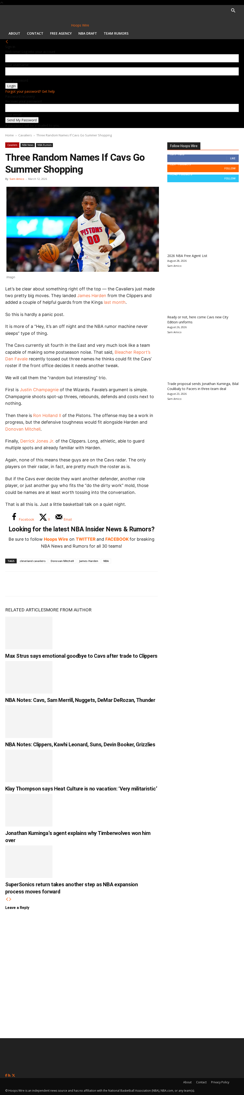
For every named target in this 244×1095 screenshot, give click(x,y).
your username (17, 65)
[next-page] (10, 899)
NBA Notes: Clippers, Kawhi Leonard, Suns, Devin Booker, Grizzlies (80, 745)
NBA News (27, 145)
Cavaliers (25, 135)
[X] (28, 584)
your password (16, 80)
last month (115, 302)
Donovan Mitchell (23, 429)
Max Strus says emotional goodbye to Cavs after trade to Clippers (81, 656)
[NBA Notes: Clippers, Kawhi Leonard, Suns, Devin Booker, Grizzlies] (28, 721)
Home (9, 135)
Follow (229, 168)
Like (232, 158)
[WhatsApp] (44, 584)
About (14, 33)
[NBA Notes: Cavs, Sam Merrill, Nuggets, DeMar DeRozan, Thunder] (28, 677)
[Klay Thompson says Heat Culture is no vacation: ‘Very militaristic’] (28, 766)
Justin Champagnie (39, 389)
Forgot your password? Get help (30, 91)
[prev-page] (7, 899)
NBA (106, 561)
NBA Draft (87, 33)
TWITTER (86, 539)
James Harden (91, 295)
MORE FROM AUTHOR (69, 610)
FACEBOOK (117, 539)
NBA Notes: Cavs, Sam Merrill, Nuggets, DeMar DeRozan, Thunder (80, 700)
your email (13, 114)
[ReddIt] (59, 584)
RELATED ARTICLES (25, 610)
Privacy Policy (220, 1082)
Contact (35, 33)
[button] (233, 11)
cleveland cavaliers (33, 561)
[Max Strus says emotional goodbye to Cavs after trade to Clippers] (28, 633)
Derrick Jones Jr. (37, 440)
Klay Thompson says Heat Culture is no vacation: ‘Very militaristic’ (81, 789)
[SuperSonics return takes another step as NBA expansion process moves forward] (28, 861)
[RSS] (9, 1076)
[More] (91, 584)
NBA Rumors (44, 145)
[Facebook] (12, 584)
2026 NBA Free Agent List (187, 255)
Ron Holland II (47, 415)
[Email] (75, 584)
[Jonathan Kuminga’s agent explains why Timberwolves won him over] (28, 810)
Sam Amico (17, 179)
